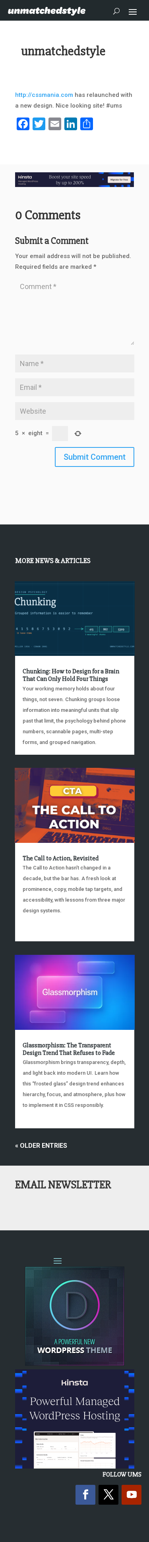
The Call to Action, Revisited (61, 858)
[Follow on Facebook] (85, 1495)
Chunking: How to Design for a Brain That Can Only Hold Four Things (71, 675)
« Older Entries (41, 1145)
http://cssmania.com (44, 94)
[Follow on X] (108, 1495)
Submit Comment (95, 457)
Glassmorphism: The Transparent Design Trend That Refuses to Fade (69, 1049)
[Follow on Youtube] (131, 1495)
